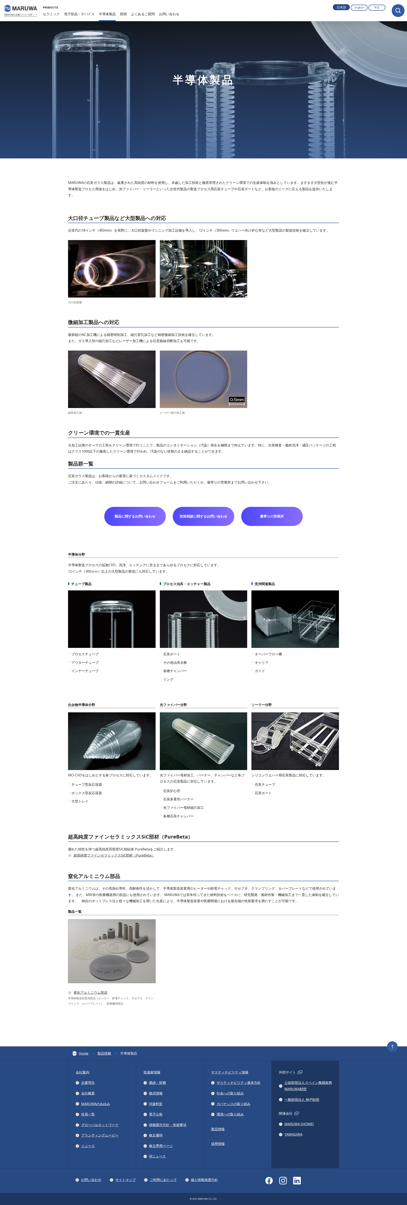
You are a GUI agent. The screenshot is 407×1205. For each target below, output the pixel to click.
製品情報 (104, 1053)
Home (83, 1053)
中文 (377, 7)
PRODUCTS (50, 7)
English (359, 7)
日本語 (341, 7)
